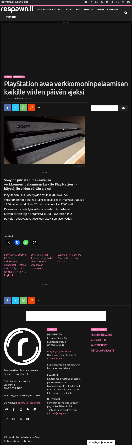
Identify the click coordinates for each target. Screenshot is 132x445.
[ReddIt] (31, 107)
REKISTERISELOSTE (101, 334)
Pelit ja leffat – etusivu (49, 9)
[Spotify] (107, 2)
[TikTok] (112, 2)
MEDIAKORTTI (98, 340)
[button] (126, 13)
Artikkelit (11, 17)
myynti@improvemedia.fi (60, 351)
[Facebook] (91, 2)
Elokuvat (89, 9)
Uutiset (69, 9)
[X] (123, 2)
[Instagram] (96, 2)
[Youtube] (128, 2)
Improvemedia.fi (56, 358)
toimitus (19, 98)
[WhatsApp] (23, 107)
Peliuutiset (18, 77)
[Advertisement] (66, 47)
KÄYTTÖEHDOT (99, 345)
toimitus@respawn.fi (29, 402)
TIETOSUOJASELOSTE (102, 350)
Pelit (78, 9)
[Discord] (86, 2)
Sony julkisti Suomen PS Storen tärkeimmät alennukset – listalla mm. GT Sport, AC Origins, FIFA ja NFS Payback (15, 265)
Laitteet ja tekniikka (107, 9)
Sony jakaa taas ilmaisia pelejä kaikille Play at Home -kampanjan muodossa (42, 261)
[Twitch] (118, 2)
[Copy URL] (39, 107)
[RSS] (102, 2)
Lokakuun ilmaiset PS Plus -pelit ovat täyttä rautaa (69, 258)
